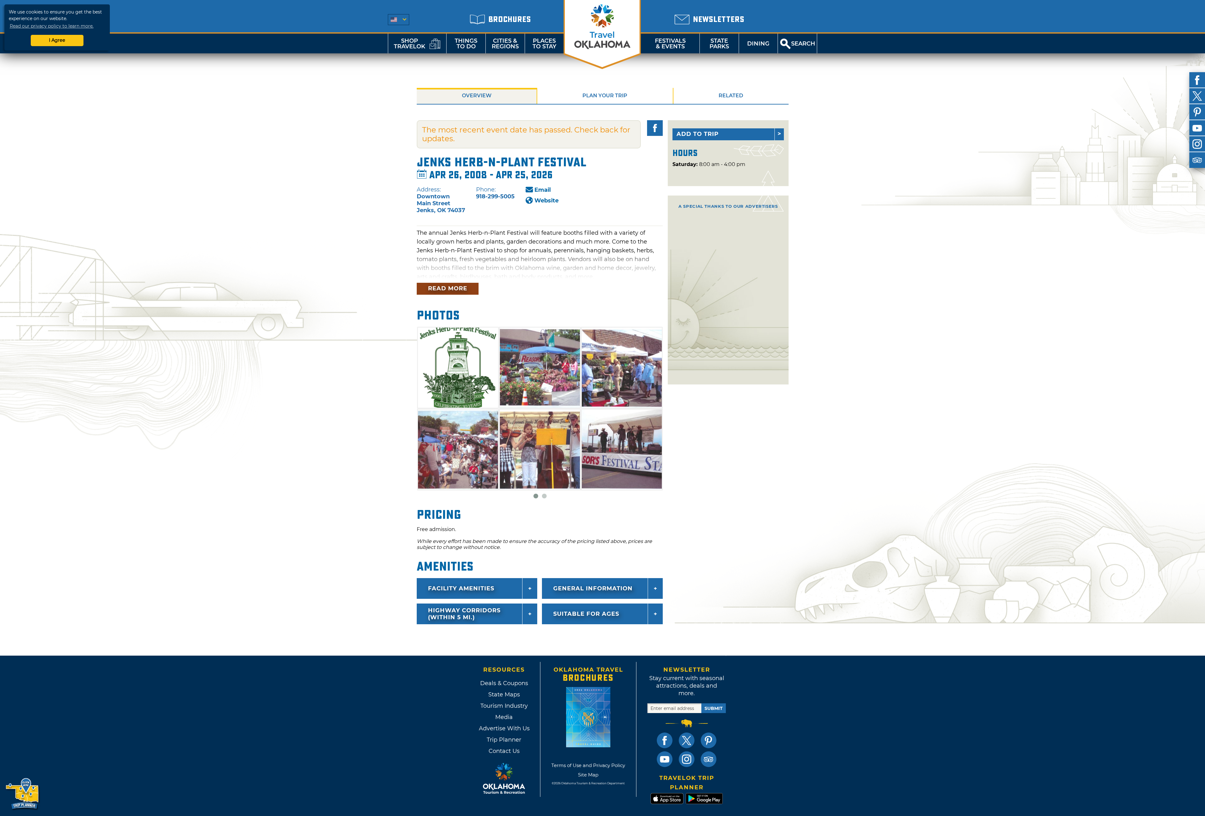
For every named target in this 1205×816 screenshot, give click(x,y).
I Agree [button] (57, 40)
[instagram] (1197, 144)
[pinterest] (1197, 112)
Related (731, 96)
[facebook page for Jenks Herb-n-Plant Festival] (655, 128)
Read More (447, 288)
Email (542, 189)
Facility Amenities (461, 588)
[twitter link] (686, 740)
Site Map (588, 775)
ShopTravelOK (409, 43)
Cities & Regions (505, 43)
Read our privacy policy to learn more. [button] (52, 26)
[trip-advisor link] (708, 759)
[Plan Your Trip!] (23, 793)
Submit (713, 708)
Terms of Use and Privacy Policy (588, 765)
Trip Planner (504, 739)
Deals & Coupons (504, 683)
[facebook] (1197, 80)
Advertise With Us (504, 728)
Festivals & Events (670, 43)
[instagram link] (686, 759)
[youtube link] (664, 759)
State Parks (719, 43)
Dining (758, 43)
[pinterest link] (708, 740)
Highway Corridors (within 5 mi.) (464, 614)
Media (504, 717)
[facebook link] (664, 740)
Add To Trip (698, 134)
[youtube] (1197, 128)
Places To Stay (544, 43)
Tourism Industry (504, 705)
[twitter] (1197, 96)
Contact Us (504, 751)
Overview (476, 96)
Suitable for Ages (586, 613)
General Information (593, 588)
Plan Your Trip (604, 96)
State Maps (504, 694)
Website (546, 200)
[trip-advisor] (1197, 160)
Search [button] (803, 43)
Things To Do (466, 43)
